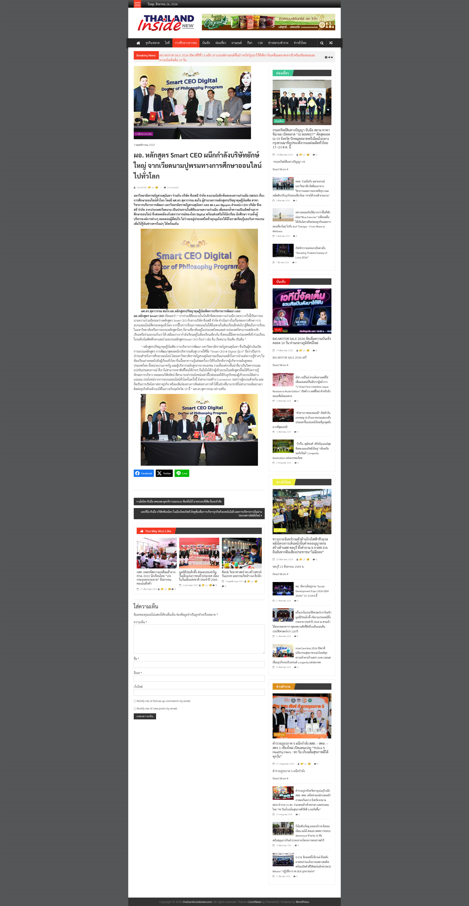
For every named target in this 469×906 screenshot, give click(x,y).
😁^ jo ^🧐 (165, 589)
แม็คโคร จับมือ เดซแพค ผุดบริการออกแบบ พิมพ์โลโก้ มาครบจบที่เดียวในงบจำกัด (179, 501)
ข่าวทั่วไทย (300, 43)
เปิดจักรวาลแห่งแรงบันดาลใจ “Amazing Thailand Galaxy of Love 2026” (311, 252)
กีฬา (249, 43)
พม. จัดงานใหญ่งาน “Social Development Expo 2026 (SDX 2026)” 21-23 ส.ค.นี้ (312, 591)
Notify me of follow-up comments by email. (164, 701)
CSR (260, 43)
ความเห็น (140, 622)
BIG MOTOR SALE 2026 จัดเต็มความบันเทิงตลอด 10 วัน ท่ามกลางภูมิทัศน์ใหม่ (302, 340)
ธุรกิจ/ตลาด (153, 43)
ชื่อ (136, 659)
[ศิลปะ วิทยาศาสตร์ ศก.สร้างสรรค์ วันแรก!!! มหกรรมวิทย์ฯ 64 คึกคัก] (242, 553)
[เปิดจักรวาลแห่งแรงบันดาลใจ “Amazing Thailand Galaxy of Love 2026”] (283, 250)
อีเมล (138, 673)
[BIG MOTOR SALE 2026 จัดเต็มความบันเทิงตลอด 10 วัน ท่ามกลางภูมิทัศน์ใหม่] (302, 311)
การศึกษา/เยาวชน (186, 43)
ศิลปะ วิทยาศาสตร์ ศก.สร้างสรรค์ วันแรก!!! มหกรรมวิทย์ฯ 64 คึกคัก (242, 574)
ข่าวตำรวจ (279, 734)
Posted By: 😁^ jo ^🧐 (147, 187)
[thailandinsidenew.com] (138, 42)
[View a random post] (331, 43)
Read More (280, 169)
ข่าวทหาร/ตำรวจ (278, 43)
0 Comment (173, 187)
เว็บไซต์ (138, 687)
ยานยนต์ (237, 43)
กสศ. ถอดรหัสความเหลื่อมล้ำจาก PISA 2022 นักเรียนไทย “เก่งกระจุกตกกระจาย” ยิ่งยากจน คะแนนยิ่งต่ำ (156, 577)
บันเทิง (206, 43)
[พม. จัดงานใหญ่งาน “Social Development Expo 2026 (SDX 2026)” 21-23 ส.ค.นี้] (283, 588)
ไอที (167, 43)
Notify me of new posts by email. (157, 708)
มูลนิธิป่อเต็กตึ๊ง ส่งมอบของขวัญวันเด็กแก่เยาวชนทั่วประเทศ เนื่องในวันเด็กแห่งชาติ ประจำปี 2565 (199, 576)
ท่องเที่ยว (220, 43)
